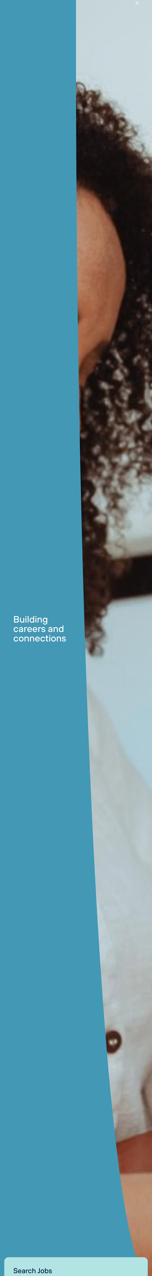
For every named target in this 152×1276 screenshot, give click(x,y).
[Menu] (136, 3)
